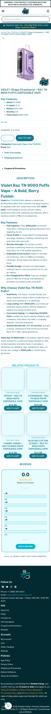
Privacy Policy (7, 664)
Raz (9, 147)
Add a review (25, 546)
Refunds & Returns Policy (32, 693)
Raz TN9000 (13, 32)
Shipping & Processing (11, 668)
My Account (6, 639)
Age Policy (5, 660)
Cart (3, 643)
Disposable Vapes (20, 144)
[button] (3, 11)
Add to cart (24, 138)
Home (3, 32)
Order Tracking (7, 647)
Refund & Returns (8, 672)
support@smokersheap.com (19, 595)
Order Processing (12, 152)
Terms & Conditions (9, 676)
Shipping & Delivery (13, 158)
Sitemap (4, 651)
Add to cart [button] (13, 408)
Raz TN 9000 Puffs (15, 200)
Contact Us (6, 618)
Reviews (4, 629)
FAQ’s (3, 614)
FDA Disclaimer (7, 622)
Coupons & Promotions (15, 168)
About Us (5, 610)
